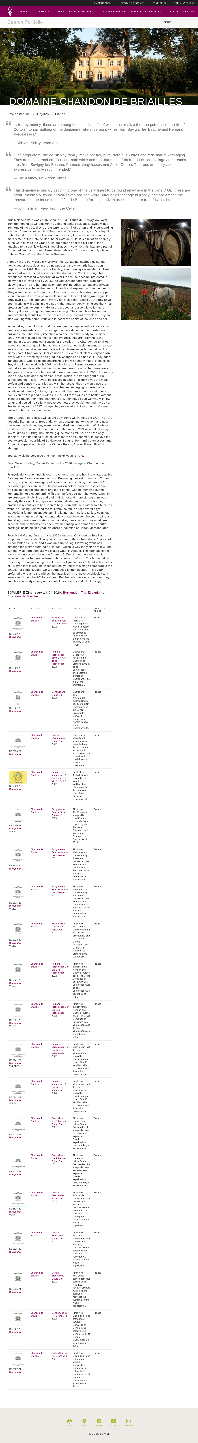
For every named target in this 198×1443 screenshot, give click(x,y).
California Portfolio (82, 11)
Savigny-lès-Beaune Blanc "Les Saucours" (60, 620)
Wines (23, 11)
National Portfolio (113, 11)
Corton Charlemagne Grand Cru (59, 738)
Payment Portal (103, 3)
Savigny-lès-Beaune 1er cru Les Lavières (60, 852)
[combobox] (69, 22)
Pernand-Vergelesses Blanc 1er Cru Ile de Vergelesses (59, 657)
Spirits (41, 11)
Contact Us (159, 3)
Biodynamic (15, 637)
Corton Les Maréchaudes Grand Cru (59, 1121)
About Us (188, 11)
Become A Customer (132, 3)
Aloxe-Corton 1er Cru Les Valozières (58, 926)
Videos (174, 11)
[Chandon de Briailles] (156, 264)
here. (80, 455)
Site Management (184, 3)
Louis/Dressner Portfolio (147, 11)
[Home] (10, 11)
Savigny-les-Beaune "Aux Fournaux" (58, 812)
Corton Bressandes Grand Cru (58, 1195)
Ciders (60, 11)
